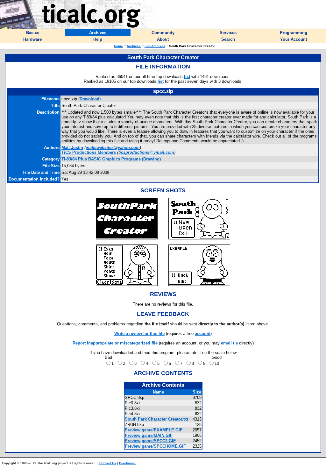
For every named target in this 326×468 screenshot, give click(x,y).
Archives (134, 46)
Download (89, 98)
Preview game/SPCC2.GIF (150, 440)
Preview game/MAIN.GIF (149, 435)
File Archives (155, 46)
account (202, 333)
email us (229, 343)
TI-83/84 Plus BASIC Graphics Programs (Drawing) (111, 159)
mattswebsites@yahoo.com (113, 147)
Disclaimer (127, 463)
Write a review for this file (139, 333)
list (187, 76)
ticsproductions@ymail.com (146, 152)
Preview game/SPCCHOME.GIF (155, 446)
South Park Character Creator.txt (156, 419)
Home (118, 46)
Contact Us (107, 463)
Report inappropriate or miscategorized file (115, 343)
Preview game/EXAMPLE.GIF (153, 430)
